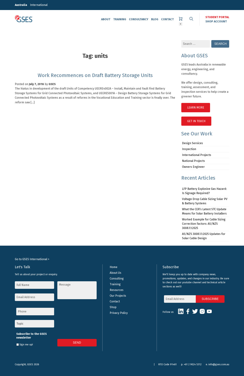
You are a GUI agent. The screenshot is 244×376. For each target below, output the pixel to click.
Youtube (209, 311)
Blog (154, 19)
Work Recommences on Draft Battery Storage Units (95, 75)
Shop (113, 307)
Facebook (188, 311)
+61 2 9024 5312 (192, 364)
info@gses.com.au (218, 364)
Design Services (192, 143)
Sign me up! (26, 344)
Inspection (189, 149)
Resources (116, 290)
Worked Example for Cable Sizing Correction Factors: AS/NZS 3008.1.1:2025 (203, 224)
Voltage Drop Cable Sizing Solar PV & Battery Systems (204, 201)
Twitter (195, 311)
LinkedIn (181, 311)
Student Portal (217, 17)
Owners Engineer (193, 166)
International (39, 5)
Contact (167, 19)
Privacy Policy (119, 313)
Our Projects (118, 295)
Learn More (195, 107)
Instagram (202, 311)
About (105, 19)
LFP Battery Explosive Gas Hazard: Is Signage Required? (204, 191)
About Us (115, 272)
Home (113, 267)
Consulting (117, 278)
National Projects (193, 161)
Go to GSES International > (32, 259)
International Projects (196, 155)
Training (119, 19)
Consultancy (138, 19)
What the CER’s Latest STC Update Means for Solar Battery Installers (204, 211)
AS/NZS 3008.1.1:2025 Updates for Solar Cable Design (203, 236)
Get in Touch (196, 121)
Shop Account (216, 21)
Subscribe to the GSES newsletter (31, 335)
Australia (21, 5)
